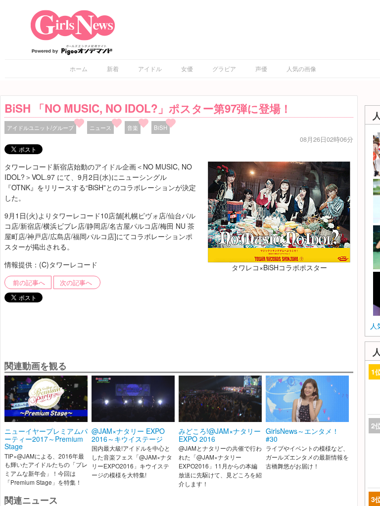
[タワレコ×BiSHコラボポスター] (279, 210)
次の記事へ (76, 282)
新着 (113, 68)
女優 (187, 68)
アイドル (150, 68)
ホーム (79, 68)
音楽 (132, 127)
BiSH (160, 127)
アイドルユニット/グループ (40, 127)
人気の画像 (301, 68)
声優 (261, 68)
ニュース (100, 127)
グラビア (224, 68)
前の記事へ (29, 282)
